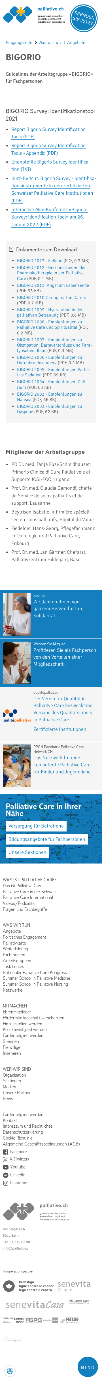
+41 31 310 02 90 (16, 1242)
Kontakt (10, 1120)
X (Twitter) (19, 1159)
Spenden (11, 1041)
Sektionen (12, 1080)
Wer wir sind (17, 1069)
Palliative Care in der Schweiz (29, 891)
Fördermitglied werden (23, 1035)
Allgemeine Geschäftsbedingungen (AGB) (41, 1144)
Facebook (18, 1151)
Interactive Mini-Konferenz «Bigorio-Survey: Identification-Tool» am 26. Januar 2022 (49, 217)
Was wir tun (50, 42)
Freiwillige (11, 1047)
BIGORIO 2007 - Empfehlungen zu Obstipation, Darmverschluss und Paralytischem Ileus (54, 345)
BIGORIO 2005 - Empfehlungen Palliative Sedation (53, 372)
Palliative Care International (28, 897)
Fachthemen (14, 954)
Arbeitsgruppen (17, 960)
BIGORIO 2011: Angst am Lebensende (53, 285)
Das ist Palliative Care (22, 885)
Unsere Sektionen (27, 852)
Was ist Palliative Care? (29, 880)
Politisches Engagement (24, 937)
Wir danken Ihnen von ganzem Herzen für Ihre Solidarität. (58, 609)
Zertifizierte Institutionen (59, 729)
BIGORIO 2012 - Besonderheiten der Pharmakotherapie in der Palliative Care (51, 273)
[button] (87, 1366)
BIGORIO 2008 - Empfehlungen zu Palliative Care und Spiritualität (49, 324)
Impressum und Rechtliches (28, 1126)
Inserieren (12, 1053)
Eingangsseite (19, 42)
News (8, 1098)
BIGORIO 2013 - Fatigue (39, 261)
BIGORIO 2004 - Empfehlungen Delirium (52, 384)
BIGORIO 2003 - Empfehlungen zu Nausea (49, 396)
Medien (9, 1086)
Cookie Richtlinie (18, 1138)
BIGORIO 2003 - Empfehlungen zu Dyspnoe (49, 409)
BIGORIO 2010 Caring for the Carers (51, 297)
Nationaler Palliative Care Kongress (35, 972)
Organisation (14, 1075)
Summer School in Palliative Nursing (35, 984)
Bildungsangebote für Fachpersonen (46, 839)
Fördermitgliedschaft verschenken (33, 1018)
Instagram (19, 1182)
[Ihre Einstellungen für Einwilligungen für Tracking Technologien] (10, 1371)
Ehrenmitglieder (17, 1012)
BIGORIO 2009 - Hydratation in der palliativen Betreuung (50, 312)
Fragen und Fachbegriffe (25, 909)
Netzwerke (12, 990)
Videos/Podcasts (19, 903)
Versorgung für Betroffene (36, 826)
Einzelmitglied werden (22, 1023)
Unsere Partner (17, 1092)
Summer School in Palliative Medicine (36, 978)
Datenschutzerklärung (23, 1132)
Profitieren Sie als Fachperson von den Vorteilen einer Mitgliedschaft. (64, 657)
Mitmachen (15, 1006)
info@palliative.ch (17, 1248)
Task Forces (13, 966)
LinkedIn (18, 1175)
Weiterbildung (15, 948)
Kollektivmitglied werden (25, 1029)
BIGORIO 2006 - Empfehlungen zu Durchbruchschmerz (49, 360)
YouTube (18, 1167)
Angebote (76, 42)
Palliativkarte (14, 943)
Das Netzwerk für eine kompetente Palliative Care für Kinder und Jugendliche (62, 764)
